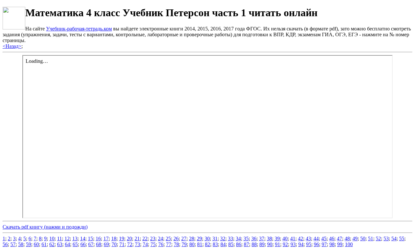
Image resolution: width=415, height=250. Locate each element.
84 (223, 244)
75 (153, 244)
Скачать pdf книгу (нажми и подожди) (45, 227)
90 (269, 244)
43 (308, 238)
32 (222, 238)
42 (300, 238)
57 (13, 244)
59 (28, 244)
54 (394, 238)
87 (246, 244)
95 (308, 244)
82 (207, 244)
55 (401, 238)
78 (176, 244)
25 (168, 238)
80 (192, 244)
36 (253, 238)
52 (378, 238)
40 (285, 238)
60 (36, 244)
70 (114, 244)
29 (199, 238)
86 (238, 244)
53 (386, 238)
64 (67, 244)
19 (121, 238)
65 (75, 244)
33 (230, 238)
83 (215, 244)
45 (323, 238)
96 (316, 244)
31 (215, 238)
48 (347, 238)
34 (238, 238)
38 (269, 238)
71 (121, 244)
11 (59, 238)
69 (106, 244)
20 (129, 238)
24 (160, 238)
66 (83, 244)
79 (184, 244)
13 (74, 238)
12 (67, 238)
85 (230, 244)
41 (292, 238)
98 (332, 244)
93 (293, 244)
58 (20, 244)
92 (285, 244)
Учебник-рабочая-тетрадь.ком (79, 28)
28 (191, 238)
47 (339, 238)
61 (44, 244)
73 (137, 244)
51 (370, 238)
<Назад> (12, 46)
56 (5, 244)
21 (137, 238)
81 (199, 244)
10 (51, 238)
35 (246, 238)
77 (168, 244)
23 (152, 238)
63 (59, 244)
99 (339, 244)
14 (82, 238)
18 (113, 238)
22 (145, 238)
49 (355, 238)
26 (176, 238)
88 (254, 244)
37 (261, 238)
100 (349, 244)
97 (324, 244)
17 (106, 238)
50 (362, 238)
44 (316, 238)
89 (262, 244)
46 (331, 238)
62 (51, 244)
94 (300, 244)
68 (98, 244)
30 (207, 238)
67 (90, 244)
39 (277, 238)
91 (277, 244)
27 (183, 238)
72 (129, 244)
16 (98, 238)
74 (145, 244)
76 (160, 244)
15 (90, 238)
